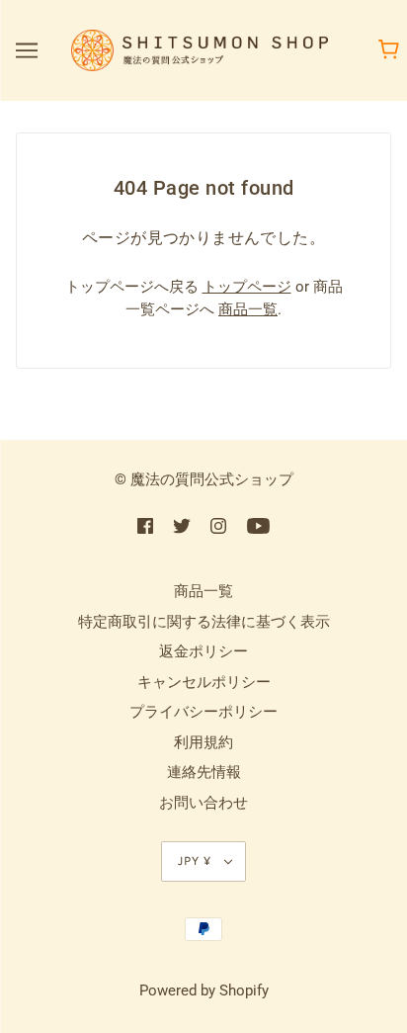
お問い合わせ (203, 803)
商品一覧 (248, 309)
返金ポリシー (203, 651)
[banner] (199, 49)
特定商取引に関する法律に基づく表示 (204, 622)
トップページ (247, 287)
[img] (145, 525)
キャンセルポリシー (204, 682)
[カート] (391, 50)
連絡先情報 (204, 772)
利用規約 (203, 742)
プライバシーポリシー (203, 712)
